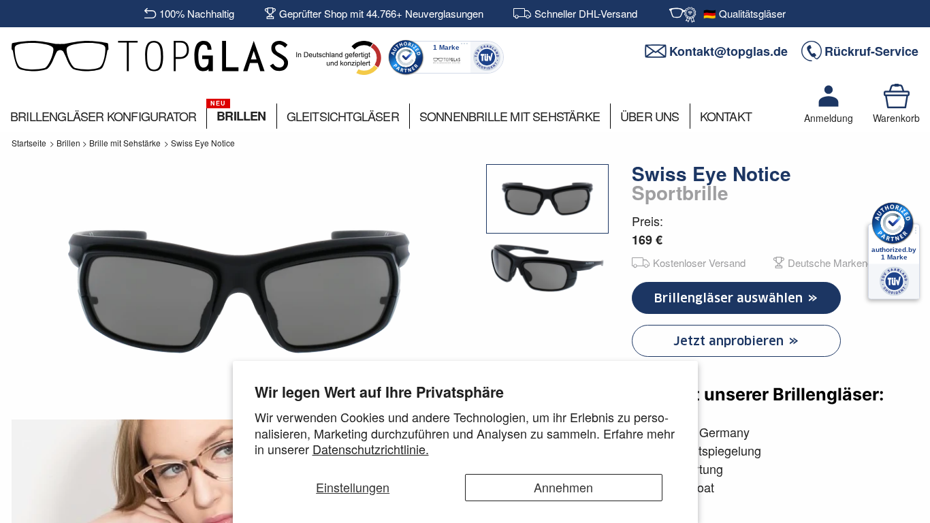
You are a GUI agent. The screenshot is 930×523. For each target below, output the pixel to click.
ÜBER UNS (649, 116)
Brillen (68, 142)
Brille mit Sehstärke (125, 142)
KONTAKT (726, 116)
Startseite (29, 142)
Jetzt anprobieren (730, 341)
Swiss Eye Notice (203, 142)
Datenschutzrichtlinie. (370, 449)
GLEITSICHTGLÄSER (343, 116)
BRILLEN (241, 116)
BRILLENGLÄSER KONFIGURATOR (103, 116)
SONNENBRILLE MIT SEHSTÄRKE (509, 116)
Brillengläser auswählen (730, 298)
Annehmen (563, 487)
